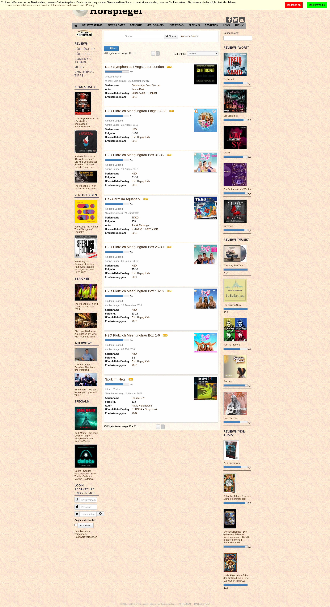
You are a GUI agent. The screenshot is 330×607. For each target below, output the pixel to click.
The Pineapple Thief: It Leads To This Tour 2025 (86, 307)
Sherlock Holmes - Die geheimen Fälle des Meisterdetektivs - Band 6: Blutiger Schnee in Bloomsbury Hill (236, 537)
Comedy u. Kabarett (83, 60)
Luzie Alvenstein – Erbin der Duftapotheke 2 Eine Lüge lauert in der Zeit (236, 578)
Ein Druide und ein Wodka (237, 189)
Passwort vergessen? (86, 536)
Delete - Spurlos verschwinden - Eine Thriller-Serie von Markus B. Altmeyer (85, 475)
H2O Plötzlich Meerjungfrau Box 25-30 (134, 247)
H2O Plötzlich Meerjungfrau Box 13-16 (134, 291)
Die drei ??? (138, 398)
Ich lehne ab (294, 4)
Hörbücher (84, 49)
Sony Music (151, 228)
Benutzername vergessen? (82, 532)
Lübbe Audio (138, 92)
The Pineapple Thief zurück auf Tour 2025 (85, 187)
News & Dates (116, 25)
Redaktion (211, 25)
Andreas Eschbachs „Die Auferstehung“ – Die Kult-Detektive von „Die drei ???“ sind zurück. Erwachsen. (86, 162)
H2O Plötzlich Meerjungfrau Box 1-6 (132, 335)
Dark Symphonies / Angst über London (134, 67)
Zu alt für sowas (231, 463)
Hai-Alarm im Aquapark (122, 199)
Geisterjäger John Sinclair (146, 85)
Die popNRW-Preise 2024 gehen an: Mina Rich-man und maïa (85, 334)
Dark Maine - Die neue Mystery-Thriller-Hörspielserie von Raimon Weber (86, 437)
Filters (113, 48)
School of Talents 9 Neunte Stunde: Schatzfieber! (237, 497)
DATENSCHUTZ (202, 604)
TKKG (135, 217)
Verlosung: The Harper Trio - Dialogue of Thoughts (86, 229)
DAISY (226, 152)
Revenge (228, 226)
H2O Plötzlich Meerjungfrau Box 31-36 (134, 155)
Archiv (239, 25)
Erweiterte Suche (189, 36)
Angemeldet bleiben (85, 520)
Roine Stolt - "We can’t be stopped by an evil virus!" (86, 392)
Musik (79, 67)
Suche (172, 36)
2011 (134, 277)
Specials (194, 25)
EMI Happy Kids (141, 137)
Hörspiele (83, 53)
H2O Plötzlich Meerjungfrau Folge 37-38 (135, 111)
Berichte (136, 25)
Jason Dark (138, 89)
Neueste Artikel (92, 25)
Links (226, 25)
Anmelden (85, 525)
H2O (134, 129)
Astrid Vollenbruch (142, 405)
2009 (134, 413)
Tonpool (152, 92)
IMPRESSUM (184, 604)
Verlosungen (155, 25)
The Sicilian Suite (232, 305)
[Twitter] (235, 20)
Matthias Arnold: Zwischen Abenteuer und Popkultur (85, 367)
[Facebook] (229, 20)
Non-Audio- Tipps (84, 74)
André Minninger (141, 225)
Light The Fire (230, 418)
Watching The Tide (233, 265)
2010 (134, 321)
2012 (134, 96)
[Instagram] (242, 20)
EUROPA (137, 228)
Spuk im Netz (115, 379)
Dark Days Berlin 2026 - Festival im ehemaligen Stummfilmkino (86, 122)
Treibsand (228, 79)
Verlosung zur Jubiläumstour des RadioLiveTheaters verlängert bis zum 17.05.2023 (84, 267)
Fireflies (227, 381)
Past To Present (231, 344)
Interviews (176, 25)
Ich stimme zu (317, 4)
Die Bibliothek (230, 116)
